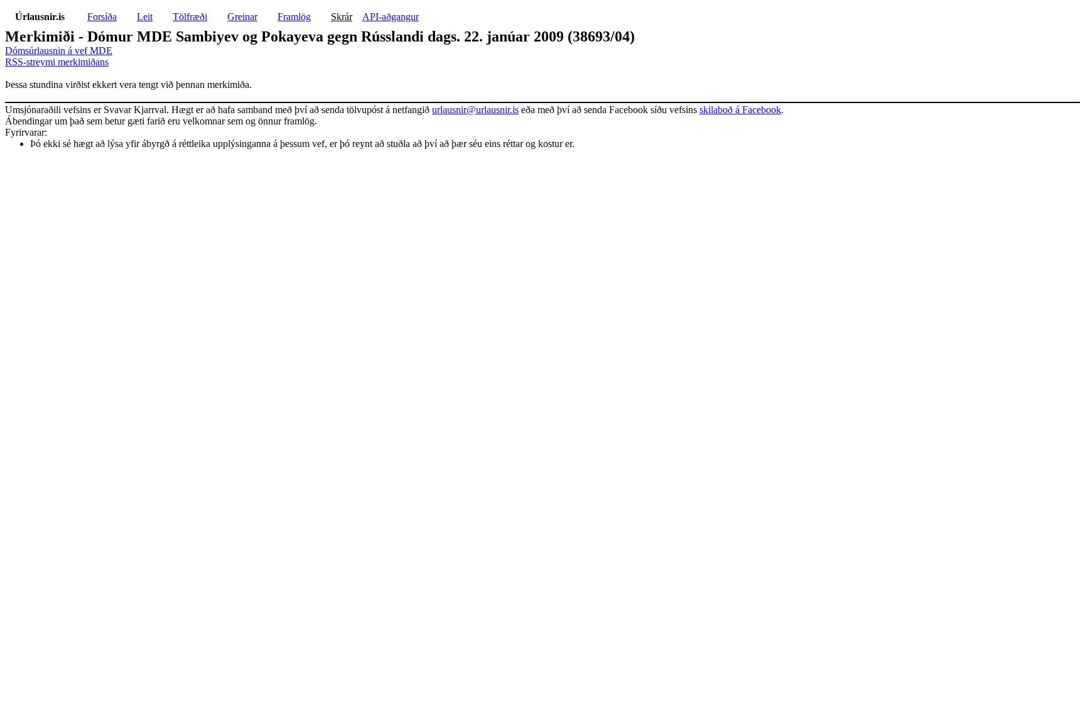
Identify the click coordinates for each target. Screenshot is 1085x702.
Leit (145, 16)
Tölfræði (190, 16)
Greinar (242, 16)
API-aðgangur (390, 16)
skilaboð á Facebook (740, 109)
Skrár (341, 16)
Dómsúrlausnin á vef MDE (58, 50)
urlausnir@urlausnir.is (475, 109)
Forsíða (102, 16)
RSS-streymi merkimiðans (57, 62)
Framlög (294, 16)
